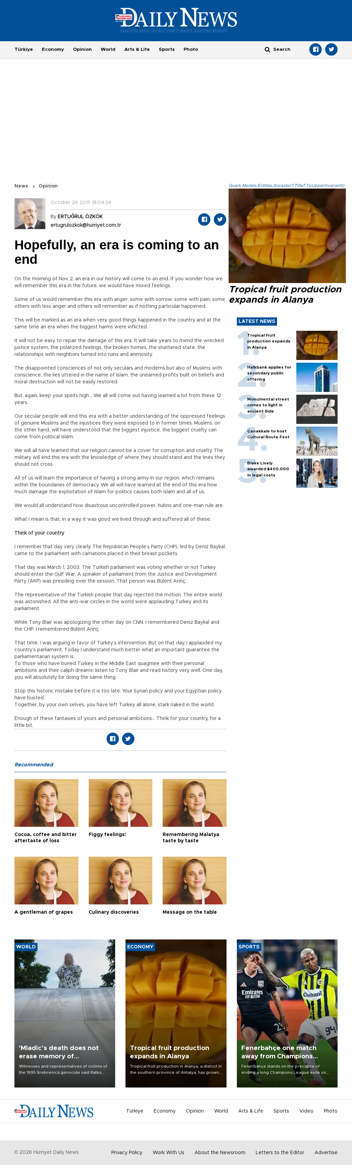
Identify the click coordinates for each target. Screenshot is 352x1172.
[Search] (267, 49)
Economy (53, 49)
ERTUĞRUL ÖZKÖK (80, 216)
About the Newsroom (220, 1152)
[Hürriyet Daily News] (176, 20)
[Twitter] (331, 49)
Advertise (326, 1152)
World (108, 49)
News (21, 186)
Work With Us (168, 1152)
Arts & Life (137, 49)
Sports (167, 49)
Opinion (82, 49)
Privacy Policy (126, 1152)
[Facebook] (315, 49)
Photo (191, 49)
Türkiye (23, 49)
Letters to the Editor (280, 1152)
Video (306, 1111)
